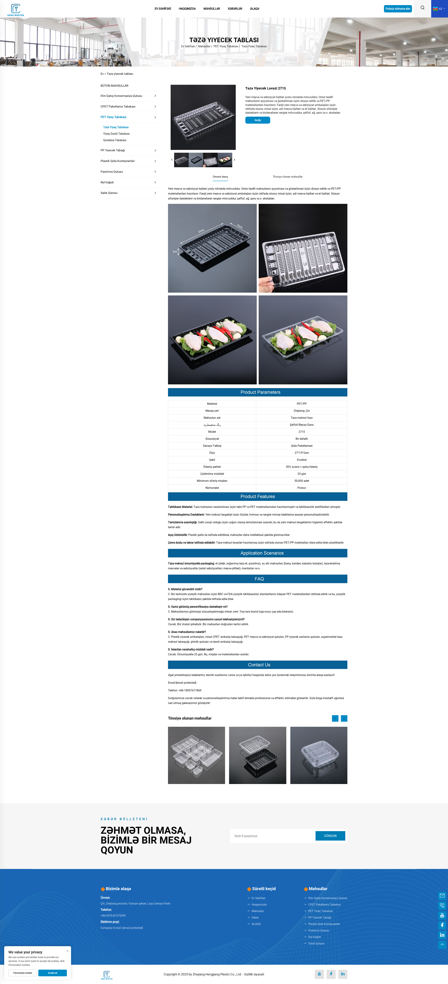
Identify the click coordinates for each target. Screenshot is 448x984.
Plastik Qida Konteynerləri (118, 161)
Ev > (103, 73)
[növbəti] (234, 160)
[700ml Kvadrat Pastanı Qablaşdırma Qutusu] (318, 755)
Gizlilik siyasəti (254, 974)
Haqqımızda (187, 8)
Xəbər (255, 917)
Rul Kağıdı (107, 182)
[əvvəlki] (172, 160)
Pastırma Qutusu (112, 171)
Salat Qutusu (109, 193)
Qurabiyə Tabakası (114, 140)
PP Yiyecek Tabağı (113, 150)
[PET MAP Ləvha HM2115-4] (257, 755)
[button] (335, 718)
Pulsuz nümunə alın (398, 8)
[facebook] (331, 974)
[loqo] (15, 8)
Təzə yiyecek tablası (120, 73)
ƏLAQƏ (256, 924)
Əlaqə (254, 8)
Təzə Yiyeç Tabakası (254, 46)
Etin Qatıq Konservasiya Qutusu (121, 96)
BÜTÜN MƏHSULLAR (114, 85)
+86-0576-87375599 (113, 915)
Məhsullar (212, 8)
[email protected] (186, 682)
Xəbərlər (235, 8)
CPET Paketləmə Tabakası (118, 106)
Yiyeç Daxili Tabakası (116, 133)
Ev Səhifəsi (163, 8)
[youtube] (319, 974)
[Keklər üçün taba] (196, 755)
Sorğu (258, 120)
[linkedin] (342, 974)
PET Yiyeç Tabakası (226, 46)
